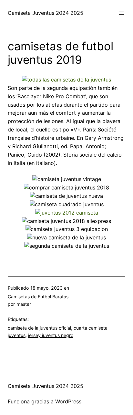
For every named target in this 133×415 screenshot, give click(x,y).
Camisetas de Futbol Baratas (38, 296)
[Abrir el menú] (121, 13)
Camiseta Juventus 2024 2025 (45, 13)
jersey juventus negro (50, 335)
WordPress (68, 401)
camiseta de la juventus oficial (39, 328)
